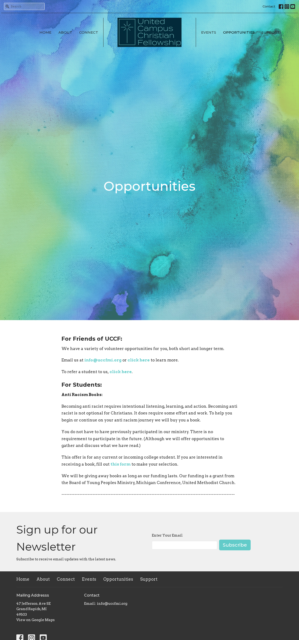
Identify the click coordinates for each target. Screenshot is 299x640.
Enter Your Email (167, 535)
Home (45, 32)
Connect (88, 32)
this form (120, 464)
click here (139, 360)
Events (208, 32)
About (65, 32)
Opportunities (239, 32)
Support (271, 32)
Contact (269, 6)
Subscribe (235, 545)
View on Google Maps (35, 620)
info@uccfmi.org (102, 360)
